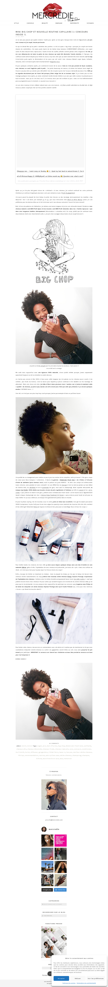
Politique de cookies (69, 983)
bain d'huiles (52, 746)
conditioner (86, 749)
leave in (62, 752)
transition (68, 758)
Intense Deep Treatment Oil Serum (52, 495)
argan (39, 746)
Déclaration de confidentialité (86, 983)
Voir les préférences (96, 978)
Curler (27, 752)
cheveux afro (21, 749)
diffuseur (34, 752)
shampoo (85, 755)
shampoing (76, 755)
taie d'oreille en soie (51, 758)
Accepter (61, 978)
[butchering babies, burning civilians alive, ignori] (47, 854)
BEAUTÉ (24, 746)
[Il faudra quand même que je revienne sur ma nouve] (61, 867)
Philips (69, 576)
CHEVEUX (29, 746)
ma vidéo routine (79, 579)
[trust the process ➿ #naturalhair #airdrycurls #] (47, 841)
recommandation (31, 755)
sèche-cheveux (66, 755)
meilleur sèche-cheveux (82, 752)
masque (64, 485)
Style (16, 23)
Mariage (59, 23)
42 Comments (54, 743)
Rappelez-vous (55, 61)
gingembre (43, 752)
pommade (45, 487)
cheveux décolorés (34, 749)
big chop (61, 746)
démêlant (33, 487)
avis (44, 746)
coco (71, 749)
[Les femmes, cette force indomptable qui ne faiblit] (61, 841)
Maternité (74, 23)
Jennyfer (43, 366)
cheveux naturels (62, 749)
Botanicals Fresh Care (67, 480)
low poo (69, 752)
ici (43, 199)
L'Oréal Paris (53, 752)
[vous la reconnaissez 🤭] (61, 854)
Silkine (24, 567)
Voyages (90, 23)
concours (77, 749)
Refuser (78, 978)
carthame (87, 746)
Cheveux (30, 23)
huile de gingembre (68, 193)
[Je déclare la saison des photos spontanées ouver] (47, 880)
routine (42, 755)
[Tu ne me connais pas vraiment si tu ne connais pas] (47, 867)
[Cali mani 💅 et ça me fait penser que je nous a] (61, 880)
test (61, 758)
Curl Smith (24, 490)
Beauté (45, 23)
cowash (81, 490)
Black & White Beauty (74, 199)
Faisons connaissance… (54, 775)
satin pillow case (52, 755)
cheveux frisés (48, 749)
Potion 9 (36, 507)
